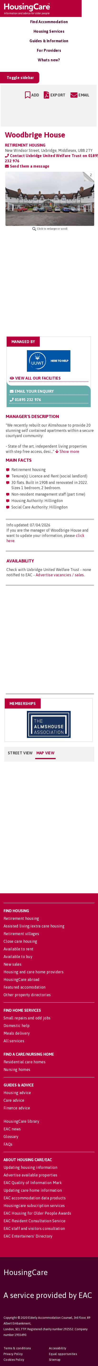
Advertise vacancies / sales (60, 575)
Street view (20, 753)
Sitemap (54, 1359)
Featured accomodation (25, 987)
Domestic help (16, 1025)
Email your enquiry (34, 391)
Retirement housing (21, 918)
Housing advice (17, 1093)
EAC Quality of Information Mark (33, 1183)
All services (14, 1041)
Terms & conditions (17, 1348)
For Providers (49, 50)
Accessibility (57, 1348)
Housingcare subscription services (34, 1205)
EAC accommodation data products (35, 1198)
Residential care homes (24, 1062)
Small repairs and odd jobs (27, 1018)
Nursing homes (17, 1069)
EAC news (12, 1129)
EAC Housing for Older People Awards (37, 1213)
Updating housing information (30, 1167)
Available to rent (18, 949)
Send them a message (29, 166)
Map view (45, 753)
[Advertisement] (49, 283)
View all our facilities (37, 378)
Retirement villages (21, 934)
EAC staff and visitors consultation (34, 1228)
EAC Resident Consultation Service (35, 1221)
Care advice (14, 1100)
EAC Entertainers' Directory (28, 1236)
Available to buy (18, 956)
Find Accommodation (49, 22)
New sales (12, 964)
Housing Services (49, 31)
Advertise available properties (31, 1175)
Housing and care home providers (34, 972)
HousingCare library (21, 1121)
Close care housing (20, 941)
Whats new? (49, 60)
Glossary (11, 1136)
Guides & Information (48, 41)
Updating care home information (33, 1190)
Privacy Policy (13, 1354)
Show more (69, 451)
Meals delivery (17, 1033)
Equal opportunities (63, 1354)
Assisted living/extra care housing (34, 926)
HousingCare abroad (22, 979)
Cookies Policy (14, 1359)
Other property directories (27, 995)
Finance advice (17, 1108)
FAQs (8, 1144)
